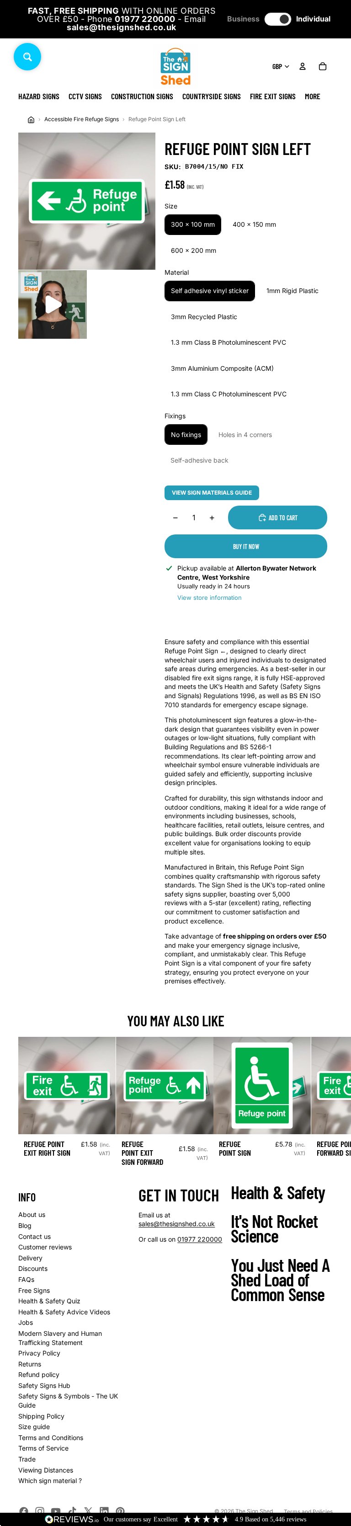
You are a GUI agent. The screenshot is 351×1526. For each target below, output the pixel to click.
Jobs (25, 1322)
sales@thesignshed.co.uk (176, 1223)
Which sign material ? (50, 1480)
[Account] (302, 66)
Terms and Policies (308, 1511)
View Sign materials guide (212, 492)
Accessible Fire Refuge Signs (81, 119)
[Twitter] (88, 1511)
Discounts (33, 1268)
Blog (25, 1225)
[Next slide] (323, 1105)
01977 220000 (199, 1239)
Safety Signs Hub (44, 1385)
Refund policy (38, 1374)
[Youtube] (55, 1511)
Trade (27, 1459)
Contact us (34, 1236)
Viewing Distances (45, 1470)
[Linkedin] (104, 1511)
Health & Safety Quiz (49, 1301)
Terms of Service (43, 1448)
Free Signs (34, 1290)
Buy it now (246, 546)
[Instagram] (39, 1511)
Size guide (34, 1426)
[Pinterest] (120, 1511)
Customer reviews (45, 1247)
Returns (29, 1364)
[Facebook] (23, 1511)
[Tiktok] (72, 1511)
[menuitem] (312, 96)
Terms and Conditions (50, 1437)
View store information (209, 597)
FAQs (26, 1279)
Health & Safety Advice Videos (64, 1312)
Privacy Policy (39, 1353)
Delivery (30, 1258)
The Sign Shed (254, 1511)
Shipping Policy (41, 1416)
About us (31, 1214)
